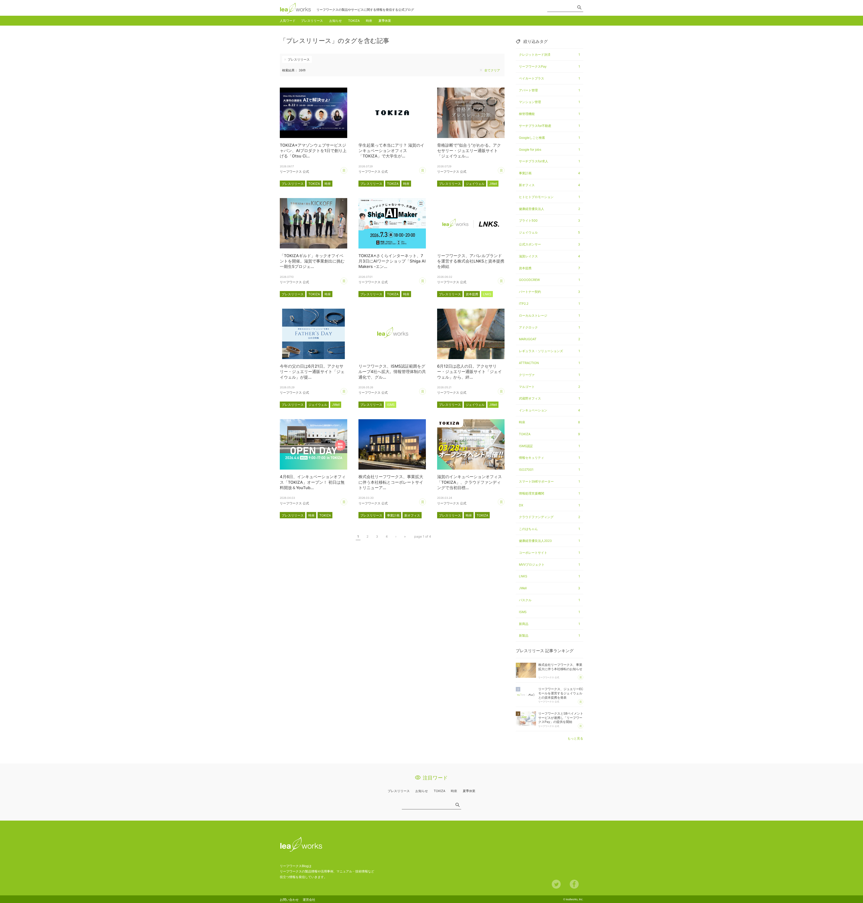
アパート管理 (549, 90)
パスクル (549, 600)
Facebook (574, 884)
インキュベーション (549, 410)
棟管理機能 (549, 114)
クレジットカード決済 (549, 54)
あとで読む (504, 169)
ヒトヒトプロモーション (549, 197)
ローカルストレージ (549, 315)
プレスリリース (312, 20)
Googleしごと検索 (549, 137)
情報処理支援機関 (549, 493)
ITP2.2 (549, 303)
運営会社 (309, 899)
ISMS (391, 404)
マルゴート (549, 387)
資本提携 (472, 294)
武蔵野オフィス (549, 398)
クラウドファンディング (549, 517)
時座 (369, 20)
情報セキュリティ (549, 457)
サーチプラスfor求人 (549, 161)
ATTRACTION (549, 363)
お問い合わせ (289, 899)
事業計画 (393, 515)
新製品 (549, 635)
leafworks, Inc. (574, 899)
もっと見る (575, 738)
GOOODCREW (549, 280)
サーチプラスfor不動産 (549, 126)
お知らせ (335, 20)
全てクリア (492, 70)
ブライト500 (549, 220)
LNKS (487, 294)
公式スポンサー (549, 244)
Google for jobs (549, 149)
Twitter (556, 884)
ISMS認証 (549, 446)
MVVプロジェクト (549, 564)
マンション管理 (549, 102)
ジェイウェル (475, 183)
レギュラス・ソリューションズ (549, 351)
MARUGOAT (549, 339)
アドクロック (549, 327)
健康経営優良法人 (549, 209)
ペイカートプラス (549, 78)
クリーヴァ (549, 375)
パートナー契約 (549, 292)
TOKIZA (354, 20)
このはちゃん (549, 529)
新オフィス (412, 515)
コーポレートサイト (549, 552)
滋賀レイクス (549, 256)
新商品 (549, 624)
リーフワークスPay (549, 66)
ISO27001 (549, 469)
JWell (493, 183)
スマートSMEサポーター (549, 481)
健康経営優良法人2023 (549, 541)
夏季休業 (384, 20)
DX (549, 505)
